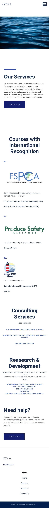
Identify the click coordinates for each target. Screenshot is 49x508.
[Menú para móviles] (45, 4)
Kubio (36, 504)
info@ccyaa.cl (8, 464)
